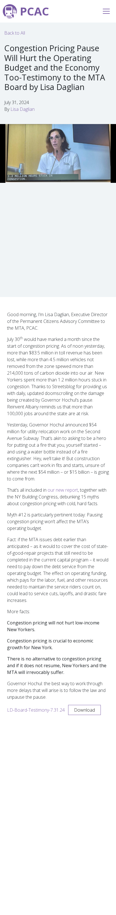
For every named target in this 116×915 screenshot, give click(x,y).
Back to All (14, 33)
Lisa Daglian (22, 109)
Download (84, 710)
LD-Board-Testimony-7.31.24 (36, 710)
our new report (63, 490)
